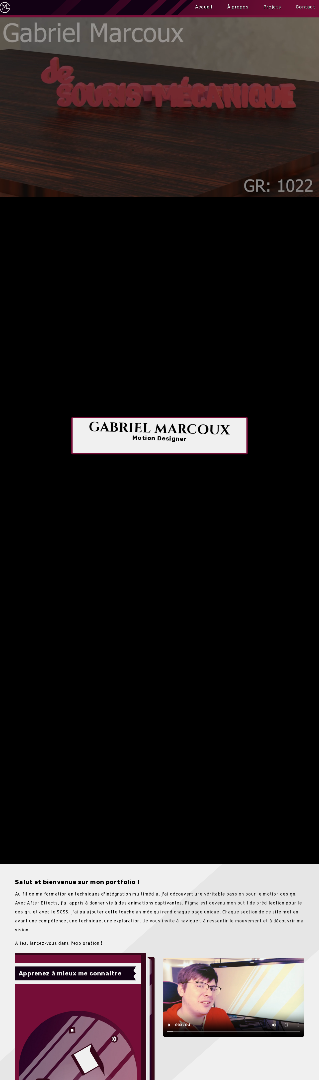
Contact (305, 5)
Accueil (203, 5)
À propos (237, 5)
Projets (272, 5)
